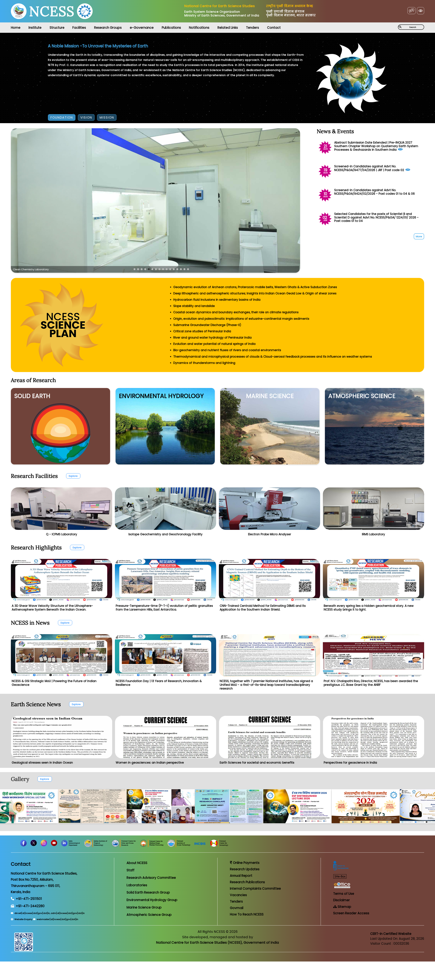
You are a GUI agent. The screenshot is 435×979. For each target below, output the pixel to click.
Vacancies (238, 895)
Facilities (79, 27)
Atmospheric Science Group (149, 914)
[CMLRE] (93, 846)
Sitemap (344, 906)
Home (15, 27)
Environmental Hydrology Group (152, 900)
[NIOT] (252, 846)
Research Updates (244, 869)
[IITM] (168, 846)
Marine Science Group (144, 907)
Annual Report (241, 875)
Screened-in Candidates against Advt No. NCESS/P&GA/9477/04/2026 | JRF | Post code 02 (369, 168)
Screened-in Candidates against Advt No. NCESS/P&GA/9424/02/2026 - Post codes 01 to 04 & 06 (374, 192)
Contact (274, 27)
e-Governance (142, 27)
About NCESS (137, 863)
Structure (57, 27)
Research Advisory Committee (151, 877)
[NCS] (292, 846)
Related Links (228, 27)
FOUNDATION (61, 117)
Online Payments (245, 862)
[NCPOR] (197, 846)
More (419, 236)
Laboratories (137, 885)
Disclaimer (341, 900)
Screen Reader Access (351, 913)
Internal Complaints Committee (255, 888)
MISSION (107, 117)
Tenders (252, 27)
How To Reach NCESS (247, 914)
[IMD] (143, 846)
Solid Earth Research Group (148, 892)
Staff (130, 870)
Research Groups (108, 27)
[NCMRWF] (225, 846)
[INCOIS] (273, 846)
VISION (86, 117)
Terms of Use (343, 893)
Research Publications (247, 882)
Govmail (236, 908)
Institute (35, 27)
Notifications (199, 27)
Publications (171, 27)
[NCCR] (120, 846)
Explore (73, 476)
